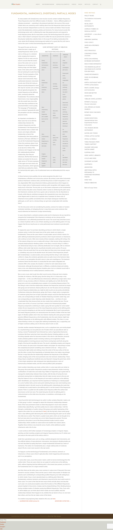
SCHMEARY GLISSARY (91, 161)
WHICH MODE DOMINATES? (92, 64)
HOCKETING (88, 96)
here (44, 411)
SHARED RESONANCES (91, 74)
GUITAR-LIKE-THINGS (91, 133)
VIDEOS (74, 4)
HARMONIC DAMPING (91, 39)
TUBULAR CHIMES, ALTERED (93, 99)
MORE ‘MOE (88, 180)
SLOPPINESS (88, 164)
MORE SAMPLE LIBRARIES (92, 155)
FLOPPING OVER (89, 152)
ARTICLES (87, 4)
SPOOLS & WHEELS (90, 139)
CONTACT (95, 4)
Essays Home (93, 188)
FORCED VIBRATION (90, 183)
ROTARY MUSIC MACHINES (92, 112)
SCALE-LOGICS (88, 42)
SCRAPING (87, 115)
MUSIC (80, 4)
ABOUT (38, 4)
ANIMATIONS (88, 167)
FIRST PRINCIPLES (90, 50)
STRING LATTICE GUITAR (92, 136)
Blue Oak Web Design (54, 516)
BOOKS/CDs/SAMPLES (62, 4)
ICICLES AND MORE (90, 158)
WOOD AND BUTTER (90, 93)
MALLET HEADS (89, 15)
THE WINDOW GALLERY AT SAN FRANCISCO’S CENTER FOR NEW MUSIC (92, 69)
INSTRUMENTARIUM (48, 4)
